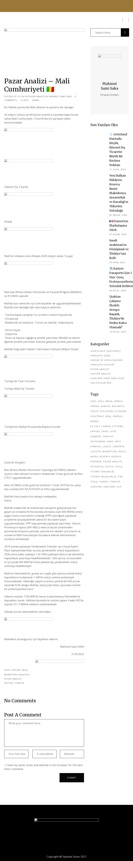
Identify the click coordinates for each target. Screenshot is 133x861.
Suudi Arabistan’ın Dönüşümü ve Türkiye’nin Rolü (119, 249)
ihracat (108, 436)
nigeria (105, 456)
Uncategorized (101, 382)
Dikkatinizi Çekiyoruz (106, 351)
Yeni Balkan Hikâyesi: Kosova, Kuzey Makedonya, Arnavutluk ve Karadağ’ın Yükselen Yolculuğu (118, 193)
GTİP (113, 431)
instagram (98, 441)
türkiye (19, 683)
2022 (93, 401)
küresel (96, 446)
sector (8, 683)
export (16, 670)
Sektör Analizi (101, 373)
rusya (110, 466)
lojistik (96, 451)
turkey (104, 481)
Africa (118, 401)
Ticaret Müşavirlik (104, 476)
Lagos (107, 446)
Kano (110, 441)
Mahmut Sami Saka (60, 96)
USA (118, 486)
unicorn (109, 486)
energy (118, 416)
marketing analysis (17, 674)
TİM (120, 476)
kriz (118, 441)
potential (97, 466)
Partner (96, 461)
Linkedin (118, 446)
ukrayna (96, 486)
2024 (101, 401)
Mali (25, 670)
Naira (94, 456)
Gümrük (96, 436)
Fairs (105, 431)
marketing (110, 451)
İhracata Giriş (101, 355)
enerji (95, 421)
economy (121, 411)
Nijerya (116, 456)
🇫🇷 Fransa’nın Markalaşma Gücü (118, 225)
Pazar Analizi (36, 96)
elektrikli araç (101, 416)
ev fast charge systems (107, 426)
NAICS (122, 451)
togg (94, 481)
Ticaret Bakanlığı (103, 471)
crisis (95, 411)
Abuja (109, 401)
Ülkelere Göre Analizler (107, 378)
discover (106, 411)
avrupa (106, 406)
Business (118, 406)
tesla (119, 466)
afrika (95, 406)
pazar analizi (13, 678)
